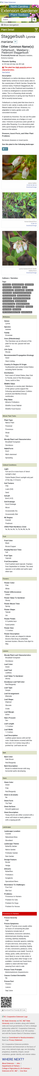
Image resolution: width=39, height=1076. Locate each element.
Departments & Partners (11, 1066)
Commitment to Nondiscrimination (21, 1038)
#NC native (29, 290)
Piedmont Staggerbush (15, 52)
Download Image (31, 187)
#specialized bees (17, 284)
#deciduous (6, 284)
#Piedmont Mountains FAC (21, 298)
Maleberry (22, 50)
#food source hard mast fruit (22, 293)
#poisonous (16, 287)
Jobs (18, 1063)
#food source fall (8, 301)
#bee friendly (7, 309)
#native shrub (7, 293)
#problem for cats (8, 306)
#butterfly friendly (20, 301)
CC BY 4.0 (34, 223)
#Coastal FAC (7, 298)
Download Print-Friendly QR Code (14, 1010)
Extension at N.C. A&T (10, 1071)
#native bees (29, 284)
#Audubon (29, 306)
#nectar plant (7, 287)
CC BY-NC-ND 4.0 (32, 185)
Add (5, 149)
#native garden (19, 290)
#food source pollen (23, 295)
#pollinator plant (8, 290)
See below (6, 72)
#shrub (24, 287)
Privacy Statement (15, 1040)
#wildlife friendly (27, 312)
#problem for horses (23, 304)
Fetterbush (8, 50)
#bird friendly (20, 306)
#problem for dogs (9, 304)
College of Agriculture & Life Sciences (16, 1068)
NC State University (9, 1021)
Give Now (23, 1071)
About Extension (8, 1063)
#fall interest (17, 309)
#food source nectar (9, 295)
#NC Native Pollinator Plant (11, 312)
